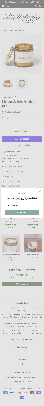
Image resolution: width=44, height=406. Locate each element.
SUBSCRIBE (22, 212)
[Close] (40, 191)
